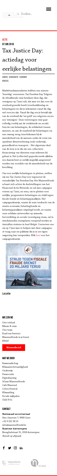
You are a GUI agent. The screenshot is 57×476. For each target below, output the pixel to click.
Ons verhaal (8, 322)
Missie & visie (9, 326)
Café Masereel (9, 385)
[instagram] (15, 448)
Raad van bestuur (11, 333)
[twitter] (9, 448)
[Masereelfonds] (9, 14)
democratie (13, 77)
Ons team (7, 330)
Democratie (8, 374)
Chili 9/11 (7, 400)
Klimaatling (8, 392)
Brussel (5, 80)
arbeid (5, 77)
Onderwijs (7, 370)
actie (4, 39)
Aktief (5, 341)
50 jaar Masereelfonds (13, 381)
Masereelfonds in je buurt (15, 337)
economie (23, 77)
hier (38, 235)
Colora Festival (9, 389)
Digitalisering (9, 378)
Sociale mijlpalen (11, 396)
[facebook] (4, 448)
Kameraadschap (10, 363)
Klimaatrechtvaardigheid (15, 367)
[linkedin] (21, 448)
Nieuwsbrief (13, 347)
